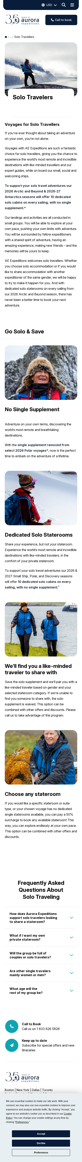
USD (49, 5)
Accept (41, 1133)
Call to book (63, 20)
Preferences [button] (22, 1122)
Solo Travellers (24, 36)
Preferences (41, 1152)
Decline (41, 1143)
